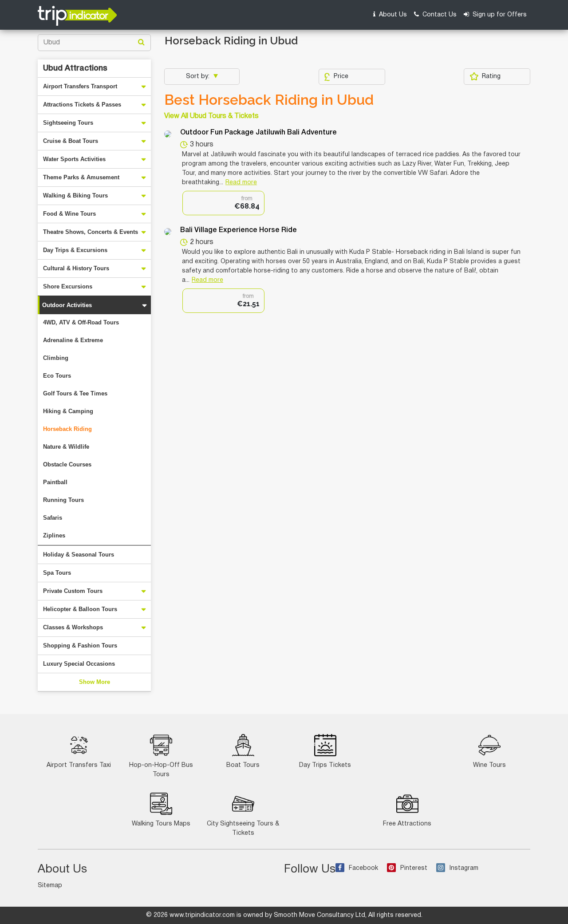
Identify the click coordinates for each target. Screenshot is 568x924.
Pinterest (413, 868)
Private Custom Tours (73, 591)
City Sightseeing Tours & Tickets (243, 828)
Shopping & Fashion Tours (80, 645)
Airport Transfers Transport (80, 86)
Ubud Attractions (75, 68)
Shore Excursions (67, 286)
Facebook (363, 868)
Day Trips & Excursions (75, 250)
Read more (241, 183)
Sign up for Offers (499, 15)
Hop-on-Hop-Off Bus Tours (161, 770)
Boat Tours (243, 765)
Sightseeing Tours (68, 122)
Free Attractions (407, 824)
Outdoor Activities (67, 305)
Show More (94, 682)
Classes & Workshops (73, 627)
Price (341, 76)
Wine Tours (489, 765)
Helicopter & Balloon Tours (80, 609)
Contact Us (439, 15)
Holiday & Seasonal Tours (78, 554)
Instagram (464, 868)
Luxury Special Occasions (79, 663)
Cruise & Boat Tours (70, 141)
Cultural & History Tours (76, 268)
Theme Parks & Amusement (81, 177)
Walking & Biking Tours (75, 195)
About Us (392, 15)
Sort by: (198, 76)
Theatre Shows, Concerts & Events (90, 232)
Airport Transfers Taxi (79, 765)
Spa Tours (57, 572)
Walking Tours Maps (161, 824)
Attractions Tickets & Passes (82, 104)
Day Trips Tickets (325, 765)
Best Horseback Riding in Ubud (269, 100)
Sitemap (50, 885)
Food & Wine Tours (69, 213)
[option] (223, 203)
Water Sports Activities (74, 159)
